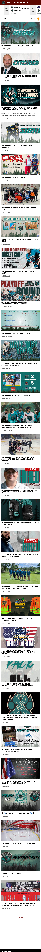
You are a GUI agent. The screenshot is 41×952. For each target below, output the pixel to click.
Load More (20, 917)
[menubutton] (38, 3)
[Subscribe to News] (38, 19)
